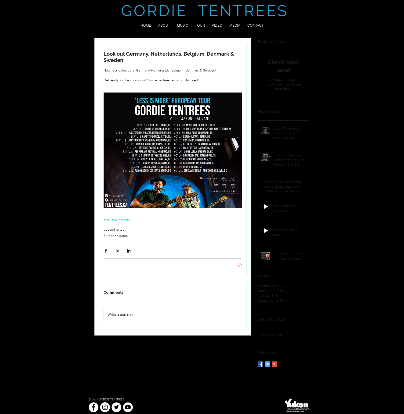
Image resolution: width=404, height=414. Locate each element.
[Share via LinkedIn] (128, 251)
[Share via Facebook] (106, 251)
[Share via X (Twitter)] (117, 251)
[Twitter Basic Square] (267, 364)
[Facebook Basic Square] (260, 364)
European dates (116, 236)
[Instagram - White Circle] (105, 407)
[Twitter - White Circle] (116, 407)
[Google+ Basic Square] (274, 364)
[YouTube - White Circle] (128, 407)
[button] (235, 25)
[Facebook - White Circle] (93, 407)
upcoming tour (115, 229)
